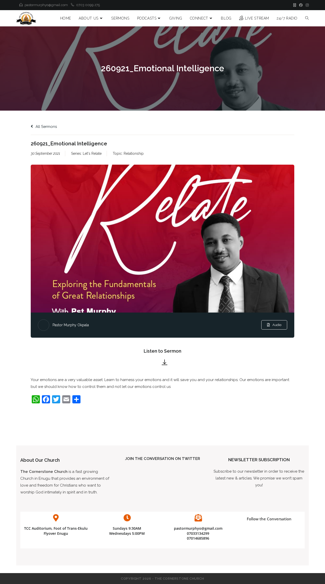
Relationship (134, 153)
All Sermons (46, 126)
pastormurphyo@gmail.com (46, 5)
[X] (295, 5)
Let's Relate (92, 153)
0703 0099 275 (88, 5)
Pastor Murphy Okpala (71, 325)
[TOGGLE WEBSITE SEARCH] (307, 18)
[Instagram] (306, 5)
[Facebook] (301, 5)
